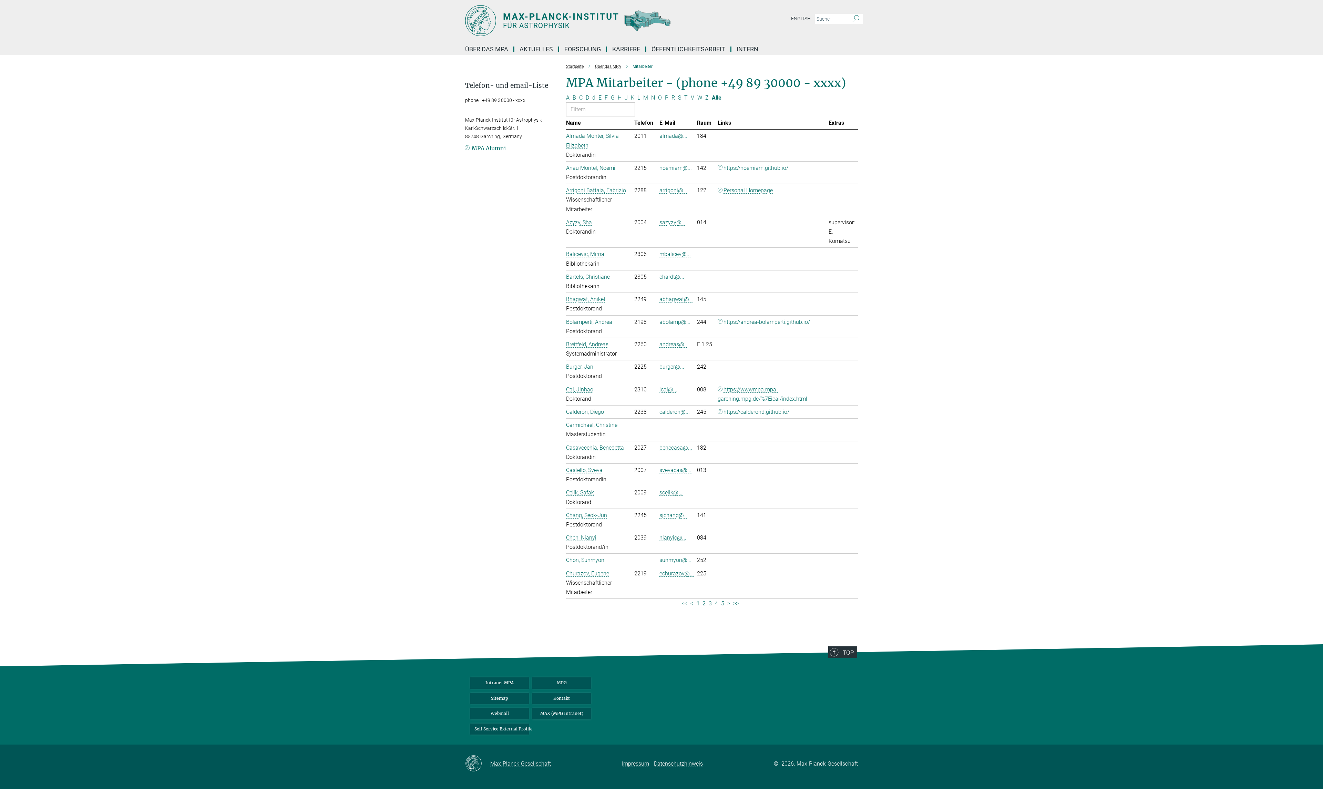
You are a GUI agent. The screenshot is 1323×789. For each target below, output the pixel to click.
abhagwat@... (676, 299)
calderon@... (674, 412)
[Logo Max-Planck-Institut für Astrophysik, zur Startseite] (594, 20)
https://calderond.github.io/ (756, 412)
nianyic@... (672, 537)
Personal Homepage (748, 190)
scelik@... (671, 492)
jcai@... (668, 389)
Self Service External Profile (501, 728)
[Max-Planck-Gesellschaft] (477, 764)
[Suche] (856, 19)
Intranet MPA (499, 682)
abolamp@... (674, 322)
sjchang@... (673, 515)
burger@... (671, 366)
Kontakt (561, 698)
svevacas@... (675, 470)
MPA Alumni (489, 148)
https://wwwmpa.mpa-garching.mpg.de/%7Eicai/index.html (762, 394)
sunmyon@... (675, 560)
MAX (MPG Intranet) (561, 713)
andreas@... (673, 344)
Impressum (635, 763)
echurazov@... (676, 573)
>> (736, 603)
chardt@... (671, 277)
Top (848, 652)
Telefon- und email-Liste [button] (506, 86)
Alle (716, 97)
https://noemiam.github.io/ (756, 168)
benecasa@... (675, 447)
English (801, 18)
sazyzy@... (672, 222)
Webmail (500, 713)
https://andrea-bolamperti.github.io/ (767, 322)
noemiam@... (675, 168)
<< (684, 603)
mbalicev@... (675, 254)
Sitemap (499, 698)
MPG (562, 682)
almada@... (673, 136)
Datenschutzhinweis (678, 763)
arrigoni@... (673, 190)
